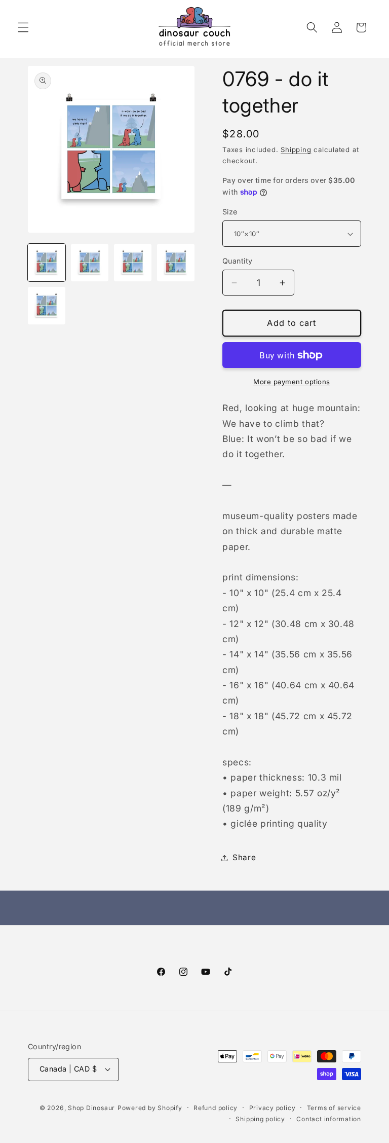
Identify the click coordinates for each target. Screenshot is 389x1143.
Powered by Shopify (150, 1108)
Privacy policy (272, 1108)
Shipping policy (260, 1119)
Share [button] (244, 857)
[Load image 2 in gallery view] (89, 262)
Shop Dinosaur (91, 1108)
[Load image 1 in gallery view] (46, 262)
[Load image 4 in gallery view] (175, 262)
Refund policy (215, 1108)
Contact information (328, 1119)
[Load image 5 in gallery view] (46, 305)
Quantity (237, 260)
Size (230, 211)
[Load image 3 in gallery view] (132, 262)
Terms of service (334, 1108)
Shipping (296, 149)
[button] (23, 27)
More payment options (291, 382)
